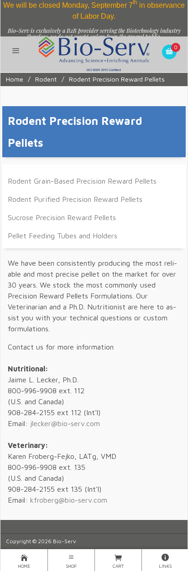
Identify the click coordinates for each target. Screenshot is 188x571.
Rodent (46, 79)
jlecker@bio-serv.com (65, 423)
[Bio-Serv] (94, 53)
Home (14, 79)
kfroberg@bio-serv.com (68, 500)
